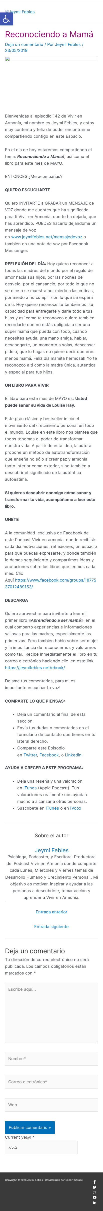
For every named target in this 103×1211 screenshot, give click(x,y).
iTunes (30, 787)
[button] (6, 18)
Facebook (49, 754)
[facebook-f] (94, 1182)
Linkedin (73, 754)
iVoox (75, 808)
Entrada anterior (51, 911)
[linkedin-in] (94, 1203)
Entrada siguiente (51, 926)
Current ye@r (19, 1137)
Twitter (30, 754)
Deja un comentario (24, 44)
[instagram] (94, 1193)
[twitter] (94, 1188)
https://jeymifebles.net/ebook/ (35, 667)
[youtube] (94, 1198)
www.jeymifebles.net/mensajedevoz (46, 236)
